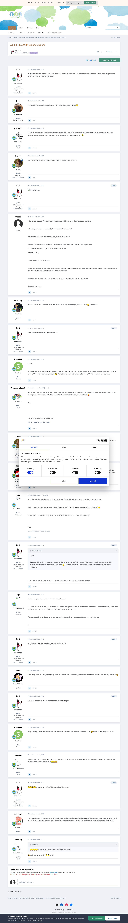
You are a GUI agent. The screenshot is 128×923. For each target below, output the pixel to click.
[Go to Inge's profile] (18, 502)
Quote (34, 93)
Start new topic (91, 60)
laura (18, 670)
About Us (51, 2)
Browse (12, 28)
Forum (37, 2)
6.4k (19, 173)
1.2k (19, 318)
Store (38, 28)
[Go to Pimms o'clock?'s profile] (18, 395)
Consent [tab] (34, 447)
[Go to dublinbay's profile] (18, 307)
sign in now (53, 872)
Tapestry (60, 2)
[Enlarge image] (34, 190)
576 (19, 405)
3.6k (19, 146)
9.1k (19, 87)
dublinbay (18, 300)
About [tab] (94, 447)
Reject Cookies (113, 918)
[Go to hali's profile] (18, 107)
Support (29, 28)
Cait (19, 50)
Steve (17, 156)
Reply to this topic (109, 60)
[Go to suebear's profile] (18, 820)
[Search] (118, 27)
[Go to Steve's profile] (18, 163)
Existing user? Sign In (74, 3)
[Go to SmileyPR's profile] (18, 366)
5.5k (19, 485)
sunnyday (18, 755)
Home (30, 2)
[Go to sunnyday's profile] (18, 761)
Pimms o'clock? (18, 388)
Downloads (31, 32)
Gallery (22, 32)
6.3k (19, 118)
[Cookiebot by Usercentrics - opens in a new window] (98, 440)
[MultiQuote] (29, 93)
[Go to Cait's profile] (12, 52)
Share (100, 52)
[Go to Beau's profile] (18, 472)
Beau (18, 466)
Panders (18, 128)
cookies (20, 918)
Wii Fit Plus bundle (39, 374)
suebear (18, 814)
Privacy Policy (59, 909)
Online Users (12, 32)
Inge (18, 495)
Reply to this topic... (27, 882)
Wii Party (91, 374)
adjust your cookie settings (68, 918)
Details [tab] (64, 447)
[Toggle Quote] (31, 551)
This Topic (110, 27)
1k (19, 377)
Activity (21, 28)
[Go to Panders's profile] (18, 135)
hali (18, 101)
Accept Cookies (97, 918)
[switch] (53, 472)
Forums (41, 32)
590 (19, 688)
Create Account (90, 2)
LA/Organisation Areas (54, 32)
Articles (43, 2)
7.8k (19, 772)
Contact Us (69, 909)
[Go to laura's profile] (18, 677)
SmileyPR (18, 359)
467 (19, 831)
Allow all (93, 481)
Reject (64, 481)
